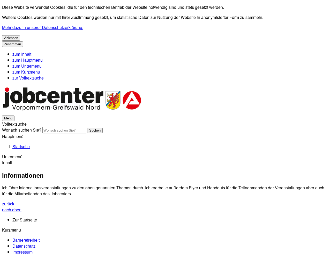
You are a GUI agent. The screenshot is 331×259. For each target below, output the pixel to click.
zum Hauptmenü (27, 60)
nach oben (11, 210)
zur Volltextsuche (28, 78)
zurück (8, 204)
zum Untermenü (27, 66)
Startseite (21, 146)
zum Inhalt (21, 54)
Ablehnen (11, 38)
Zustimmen (12, 44)
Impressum (22, 252)
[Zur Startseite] (72, 112)
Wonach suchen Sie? (21, 130)
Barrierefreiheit (26, 240)
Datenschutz (23, 246)
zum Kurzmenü (26, 72)
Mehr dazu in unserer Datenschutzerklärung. (42, 27)
